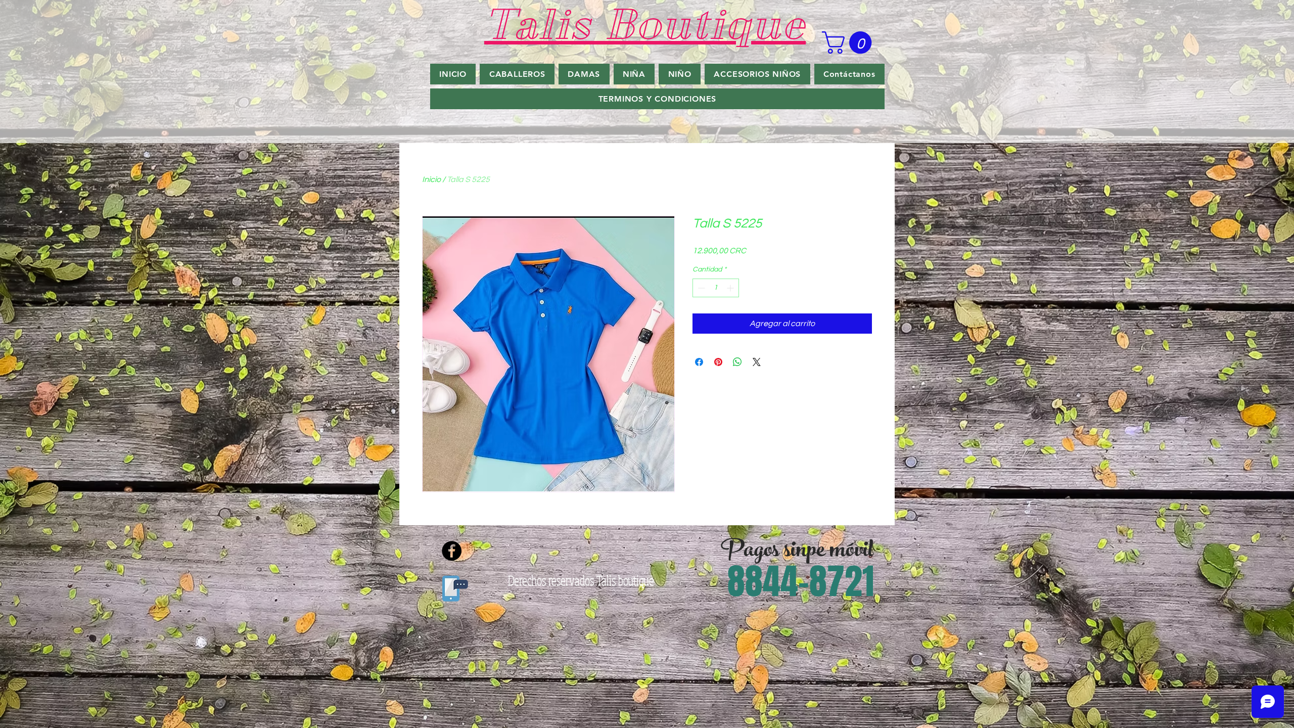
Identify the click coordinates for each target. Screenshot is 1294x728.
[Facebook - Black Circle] (451, 551)
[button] (849, 42)
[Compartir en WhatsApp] (737, 362)
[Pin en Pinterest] (718, 362)
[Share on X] (757, 362)
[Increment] (731, 288)
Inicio (431, 179)
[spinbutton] (716, 288)
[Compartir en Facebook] (699, 362)
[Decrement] (700, 288)
